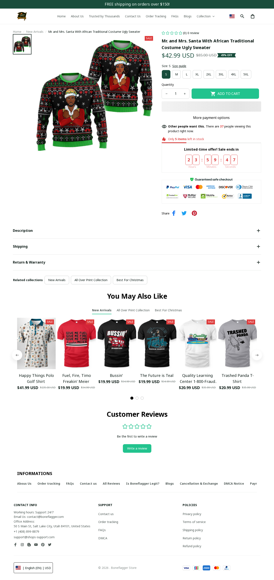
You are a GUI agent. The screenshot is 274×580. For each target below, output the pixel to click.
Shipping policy (193, 530)
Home (17, 32)
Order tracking (108, 522)
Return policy (192, 538)
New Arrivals (34, 32)
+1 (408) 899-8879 (26, 531)
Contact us (106, 514)
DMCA (102, 538)
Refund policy (192, 546)
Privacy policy (192, 514)
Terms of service (194, 522)
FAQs (102, 530)
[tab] (132, 398)
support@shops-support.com (34, 537)
